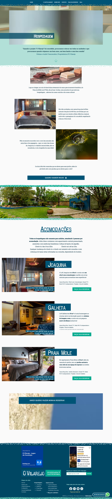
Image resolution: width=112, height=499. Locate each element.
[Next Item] (52, 274)
